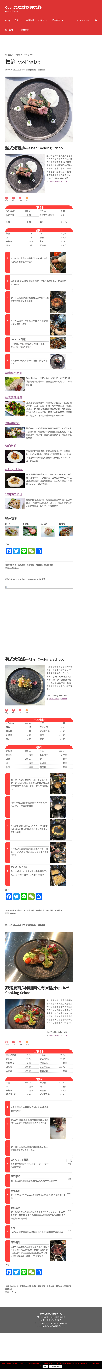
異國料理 (39, 565)
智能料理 (12, 565)
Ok (45, 1366)
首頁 (10, 55)
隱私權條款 (56, 1326)
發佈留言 (41, 69)
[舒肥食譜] (30, 531)
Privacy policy (56, 1366)
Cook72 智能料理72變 (23, 7)
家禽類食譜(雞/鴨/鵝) (28, 1286)
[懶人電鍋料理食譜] (66, 531)
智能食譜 (21, 565)
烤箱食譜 (30, 565)
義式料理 (8, 1289)
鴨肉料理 (11, 446)
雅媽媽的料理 (13, 494)
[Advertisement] (50, 42)
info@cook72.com (57, 1317)
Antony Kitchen (14, 469)
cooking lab (14, 568)
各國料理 (12, 910)
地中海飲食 (13, 1286)
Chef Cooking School (58, 181)
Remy (7, 20)
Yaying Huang (31, 69)
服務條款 (45, 1326)
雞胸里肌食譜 (13, 373)
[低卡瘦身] (48, 531)
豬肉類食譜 (48, 565)
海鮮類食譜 (12, 423)
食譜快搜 (30, 20)
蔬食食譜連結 (13, 397)
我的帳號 (25, 30)
